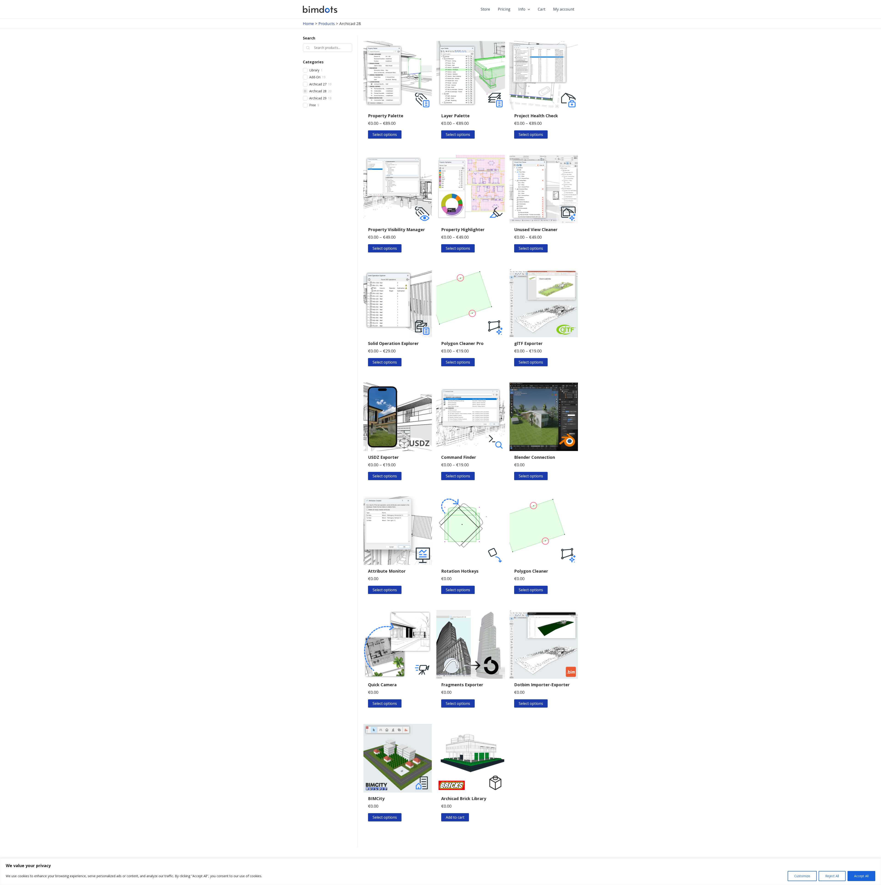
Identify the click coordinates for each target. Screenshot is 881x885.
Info (521, 9)
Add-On (315, 77)
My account (563, 9)
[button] (527, 9)
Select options (385, 134)
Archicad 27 (317, 84)
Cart (541, 9)
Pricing (504, 9)
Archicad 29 (317, 98)
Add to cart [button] (455, 817)
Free (312, 105)
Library (314, 70)
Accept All (861, 876)
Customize (802, 876)
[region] (440, 872)
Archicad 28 (317, 91)
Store (485, 9)
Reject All (832, 876)
